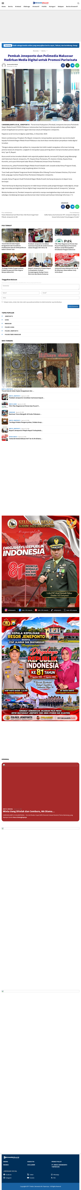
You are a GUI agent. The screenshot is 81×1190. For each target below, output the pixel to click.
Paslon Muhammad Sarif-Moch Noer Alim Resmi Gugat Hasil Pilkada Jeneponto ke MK (20, 215)
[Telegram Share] (72, 65)
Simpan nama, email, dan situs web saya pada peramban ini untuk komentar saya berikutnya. (33, 302)
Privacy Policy (56, 1162)
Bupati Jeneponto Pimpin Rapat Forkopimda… (26, 430)
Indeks (5, 1162)
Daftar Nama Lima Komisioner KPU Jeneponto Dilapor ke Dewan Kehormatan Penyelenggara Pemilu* (61, 215)
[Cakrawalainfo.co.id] (40, 3)
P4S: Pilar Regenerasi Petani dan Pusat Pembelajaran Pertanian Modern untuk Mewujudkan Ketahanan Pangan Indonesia (66, 246)
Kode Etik (30, 1162)
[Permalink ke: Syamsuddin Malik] (4, 65)
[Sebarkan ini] (63, 65)
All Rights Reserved (55, 1186)
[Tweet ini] (68, 65)
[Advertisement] (40, 26)
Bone (15, 404)
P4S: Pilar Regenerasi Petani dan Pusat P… (24, 406)
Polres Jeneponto (11, 331)
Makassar (8, 323)
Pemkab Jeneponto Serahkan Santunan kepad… (26, 398)
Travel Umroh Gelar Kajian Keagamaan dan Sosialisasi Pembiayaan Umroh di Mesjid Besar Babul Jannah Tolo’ (14, 246)
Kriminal (10, 809)
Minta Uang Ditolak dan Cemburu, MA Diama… (29, 811)
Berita (4, 389)
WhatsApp (56, 1175)
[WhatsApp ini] (77, 65)
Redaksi (6, 1165)
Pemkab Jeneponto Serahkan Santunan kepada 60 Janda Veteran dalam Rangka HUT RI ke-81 (40, 246)
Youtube (32, 1178)
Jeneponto (9, 316)
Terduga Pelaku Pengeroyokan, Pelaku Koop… (26, 422)
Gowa (7, 320)
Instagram (8, 1178)
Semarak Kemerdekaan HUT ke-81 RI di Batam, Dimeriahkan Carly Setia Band (66, 270)
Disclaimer (31, 1165)
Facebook (8, 1175)
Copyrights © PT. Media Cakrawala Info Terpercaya (34, 1186)
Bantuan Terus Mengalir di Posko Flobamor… (25, 414)
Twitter (31, 1175)
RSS (54, 1178)
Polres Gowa (9, 327)
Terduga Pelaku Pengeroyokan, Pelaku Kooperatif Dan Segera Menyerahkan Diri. (13, 270)
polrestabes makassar (13, 334)
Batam (11, 436)
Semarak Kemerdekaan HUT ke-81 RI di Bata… (25, 439)
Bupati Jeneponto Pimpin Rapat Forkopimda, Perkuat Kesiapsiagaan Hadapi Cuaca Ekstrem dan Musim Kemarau (39, 271)
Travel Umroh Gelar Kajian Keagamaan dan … (18, 391)
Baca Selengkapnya (20, 817)
